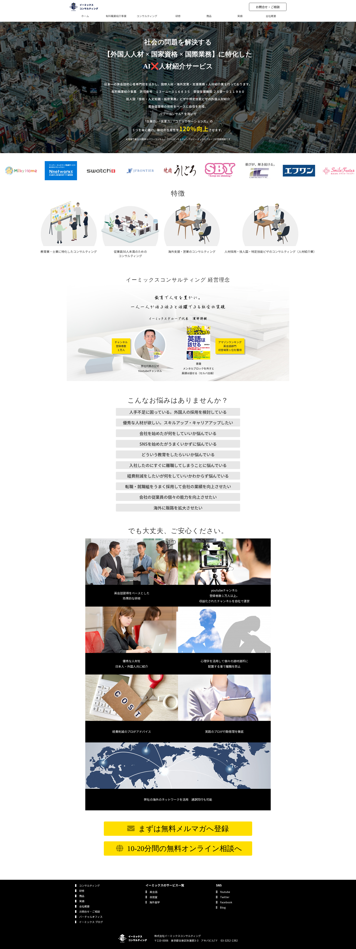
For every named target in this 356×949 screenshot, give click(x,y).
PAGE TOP (345, 917)
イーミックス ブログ (91, 922)
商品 (81, 896)
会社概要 (84, 906)
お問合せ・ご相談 (268, 7)
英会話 (153, 892)
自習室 (153, 897)
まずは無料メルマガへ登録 (183, 828)
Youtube (225, 892)
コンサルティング (89, 885)
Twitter (224, 897)
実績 (81, 901)
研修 (81, 890)
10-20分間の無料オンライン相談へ (184, 848)
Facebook (226, 902)
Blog (223, 907)
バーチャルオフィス (91, 916)
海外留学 (154, 902)
